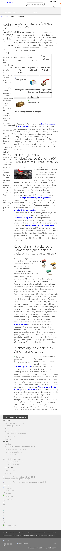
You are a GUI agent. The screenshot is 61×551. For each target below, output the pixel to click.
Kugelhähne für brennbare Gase (40, 225)
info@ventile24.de (12, 464)
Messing (41, 387)
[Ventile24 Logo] (8, 4)
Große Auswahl (11, 470)
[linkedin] (11, 544)
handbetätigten (48, 124)
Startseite (4, 16)
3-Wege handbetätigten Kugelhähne (35, 197)
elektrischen (23, 126)
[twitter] (8, 544)
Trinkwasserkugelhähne (24, 218)
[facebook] (4, 544)
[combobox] (35, 4)
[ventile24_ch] (5, 541)
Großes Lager (10, 473)
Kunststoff (32, 389)
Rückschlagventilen (22, 366)
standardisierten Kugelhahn (26, 210)
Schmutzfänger (20, 324)
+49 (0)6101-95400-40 (14, 462)
